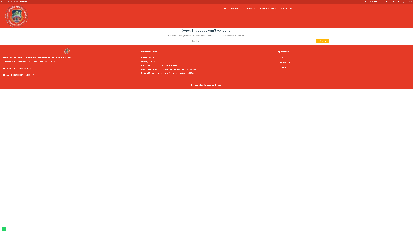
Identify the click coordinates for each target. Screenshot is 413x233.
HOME (224, 8)
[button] (236, 8)
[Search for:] (206, 41)
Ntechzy (218, 85)
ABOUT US (235, 8)
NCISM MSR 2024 (267, 8)
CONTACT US (286, 8)
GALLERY (249, 8)
